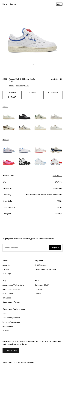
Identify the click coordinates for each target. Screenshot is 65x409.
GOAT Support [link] (41, 265)
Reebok (11, 85)
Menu (5, 4)
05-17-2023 (57, 176)
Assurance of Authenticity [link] (13, 285)
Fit (61, 79)
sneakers (19, 85)
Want (59, 4)
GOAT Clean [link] (8, 293)
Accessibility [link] (8, 326)
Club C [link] (5, 107)
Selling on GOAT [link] (42, 285)
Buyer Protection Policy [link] (12, 289)
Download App (11, 350)
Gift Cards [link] (7, 298)
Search (13, 4)
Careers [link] (6, 269)
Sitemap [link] (6, 330)
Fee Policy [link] (39, 289)
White (59, 201)
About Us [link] (6, 265)
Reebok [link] (6, 140)
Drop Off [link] (38, 293)
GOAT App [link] (7, 274)
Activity (54, 79)
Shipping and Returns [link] (11, 302)
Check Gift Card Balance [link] (45, 269)
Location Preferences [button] (11, 322)
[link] (9, 117)
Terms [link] (5, 313)
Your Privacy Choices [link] (11, 318)
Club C (26, 85)
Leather (59, 207)
